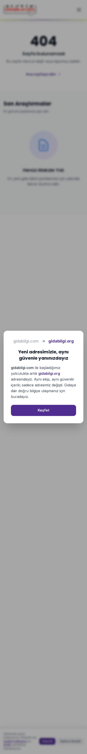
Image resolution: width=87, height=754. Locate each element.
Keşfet (43, 410)
